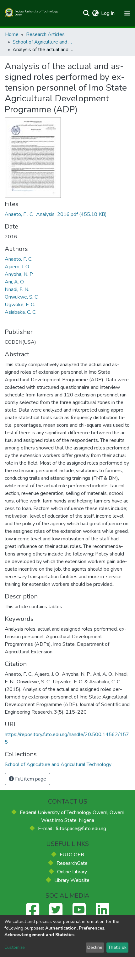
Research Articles (45, 34)
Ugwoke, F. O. (20, 304)
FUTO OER (72, 854)
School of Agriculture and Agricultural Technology (44, 42)
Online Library (72, 871)
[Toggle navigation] (127, 13)
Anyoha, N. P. (19, 274)
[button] (95, 13)
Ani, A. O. (14, 281)
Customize (14, 947)
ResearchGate (72, 863)
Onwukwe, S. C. (22, 297)
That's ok (117, 947)
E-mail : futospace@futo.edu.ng (72, 828)
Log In (108, 13)
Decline (94, 947)
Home (12, 34)
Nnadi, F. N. (17, 289)
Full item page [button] (30, 779)
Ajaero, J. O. (17, 266)
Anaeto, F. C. (18, 259)
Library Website (71, 880)
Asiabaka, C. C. (20, 312)
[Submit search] (86, 13)
